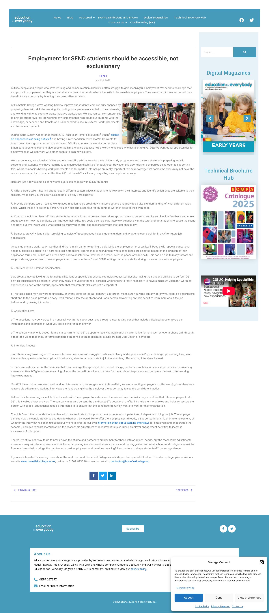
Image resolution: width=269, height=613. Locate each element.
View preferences (249, 597)
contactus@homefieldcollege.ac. (130, 461)
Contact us (237, 606)
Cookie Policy (202, 606)
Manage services (185, 587)
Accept (189, 597)
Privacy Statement (220, 606)
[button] (262, 562)
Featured (85, 17)
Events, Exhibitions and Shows (118, 17)
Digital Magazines (156, 17)
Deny (219, 597)
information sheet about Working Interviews (123, 422)
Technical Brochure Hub (190, 17)
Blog (70, 17)
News (57, 17)
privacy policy (138, 569)
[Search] (244, 52)
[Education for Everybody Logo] (22, 19)
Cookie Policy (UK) (142, 22)
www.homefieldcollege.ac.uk (38, 461)
